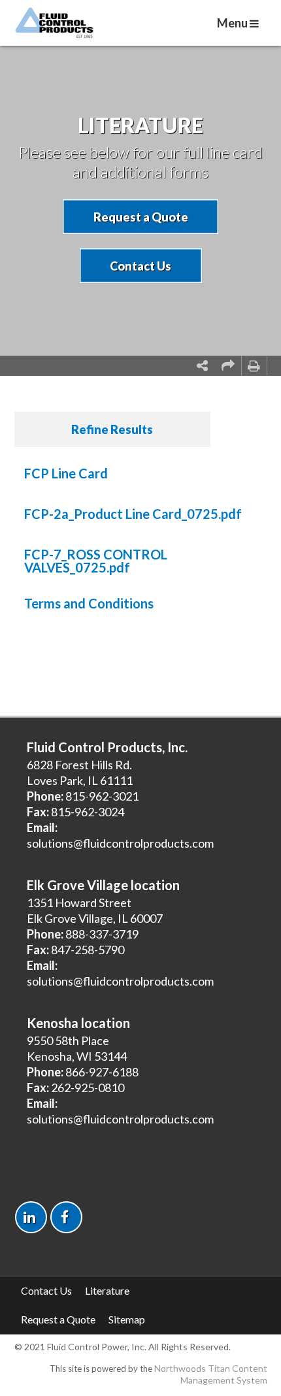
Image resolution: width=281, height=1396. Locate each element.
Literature (107, 1290)
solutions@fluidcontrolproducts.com (120, 843)
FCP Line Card (66, 473)
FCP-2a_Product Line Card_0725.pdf (133, 514)
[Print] (254, 366)
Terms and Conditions (89, 603)
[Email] (228, 366)
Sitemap (126, 1319)
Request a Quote (140, 217)
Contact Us (140, 266)
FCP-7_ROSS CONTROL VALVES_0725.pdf (95, 560)
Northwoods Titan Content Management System (210, 1374)
